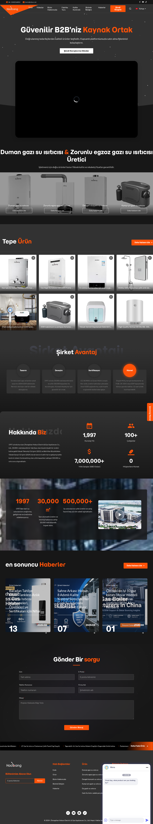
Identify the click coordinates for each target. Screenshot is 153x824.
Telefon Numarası (25, 685)
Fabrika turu (65, 8)
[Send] (147, 820)
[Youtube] (143, 2)
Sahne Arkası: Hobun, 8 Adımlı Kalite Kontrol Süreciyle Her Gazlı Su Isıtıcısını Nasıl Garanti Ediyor (73, 599)
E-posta (81, 672)
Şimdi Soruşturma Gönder (76, 51)
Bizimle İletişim (89, 8)
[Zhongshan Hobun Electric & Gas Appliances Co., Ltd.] (12, 8)
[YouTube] (74, 813)
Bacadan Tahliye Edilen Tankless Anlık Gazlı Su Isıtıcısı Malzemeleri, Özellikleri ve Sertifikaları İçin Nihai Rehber (24, 603)
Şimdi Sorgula (118, 8)
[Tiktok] (146, 2)
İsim (20, 672)
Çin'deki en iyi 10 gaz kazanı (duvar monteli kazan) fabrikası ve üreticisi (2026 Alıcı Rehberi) (121, 599)
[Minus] (147, 767)
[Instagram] (79, 813)
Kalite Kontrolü (76, 8)
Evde (23, 7)
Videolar (40, 7)
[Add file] (105, 820)
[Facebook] (140, 2)
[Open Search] (130, 8)
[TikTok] (85, 813)
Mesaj (22, 698)
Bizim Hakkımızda (52, 8)
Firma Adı (82, 685)
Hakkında (27, 432)
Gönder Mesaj (76, 727)
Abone (40, 781)
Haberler (102, 7)
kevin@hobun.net (30, 2)
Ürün (30, 7)
